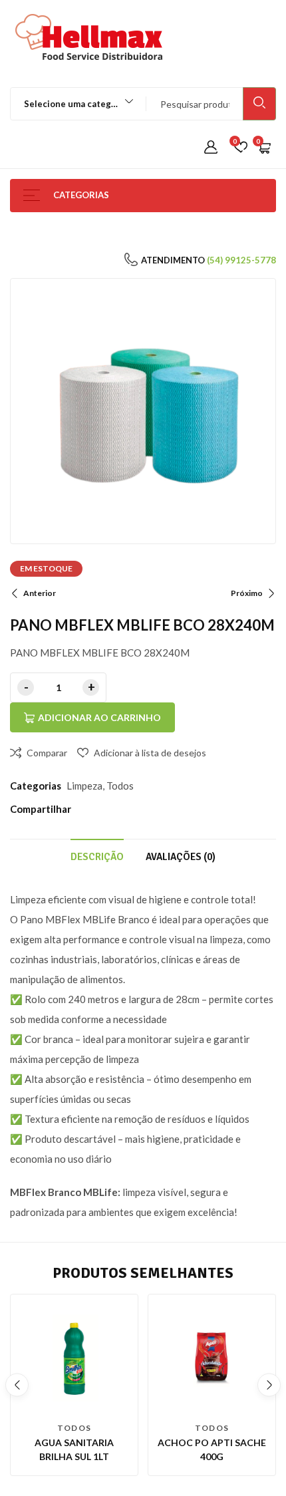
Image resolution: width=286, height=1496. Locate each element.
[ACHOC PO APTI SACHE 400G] (212, 1358)
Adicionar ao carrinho (99, 717)
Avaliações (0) (180, 857)
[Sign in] (210, 148)
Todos (120, 786)
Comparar (47, 752)
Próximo (247, 593)
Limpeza (84, 786)
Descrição (97, 857)
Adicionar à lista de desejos (150, 752)
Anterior (39, 593)
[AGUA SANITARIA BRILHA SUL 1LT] (74, 1358)
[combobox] (72, 104)
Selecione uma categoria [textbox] (76, 103)
